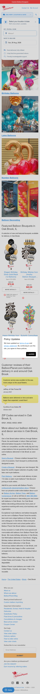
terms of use (24, 343)
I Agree (31, 354)
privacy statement (10, 346)
